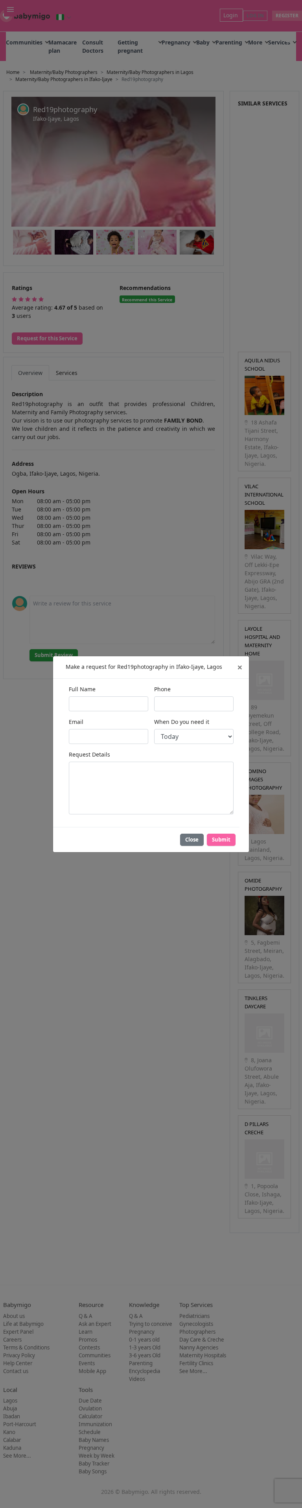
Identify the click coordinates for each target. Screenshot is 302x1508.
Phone (162, 689)
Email (76, 721)
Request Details (89, 754)
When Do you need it (181, 721)
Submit (221, 839)
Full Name (82, 689)
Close (192, 839)
